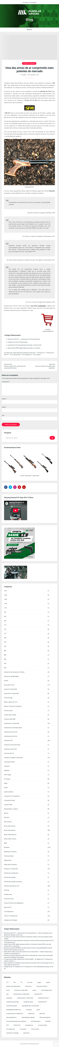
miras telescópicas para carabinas (16, 1021)
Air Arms (29, 982)
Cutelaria (7, 766)
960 (5, 668)
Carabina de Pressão (10, 715)
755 (5, 646)
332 (5, 612)
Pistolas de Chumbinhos (11, 873)
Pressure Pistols (9, 899)
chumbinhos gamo (11, 1006)
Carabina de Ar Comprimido (21, 994)
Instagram (33, 2)
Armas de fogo (8, 698)
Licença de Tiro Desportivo (12, 796)
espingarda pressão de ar (13, 1009)
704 (14, 982)
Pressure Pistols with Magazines (13, 903)
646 (5, 621)
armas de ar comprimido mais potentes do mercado (20, 353)
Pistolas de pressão (10, 877)
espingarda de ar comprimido (30, 1006)
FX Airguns (7, 779)
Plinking (6, 890)
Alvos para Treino (9, 685)
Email (4, 407)
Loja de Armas (8, 804)
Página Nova (8, 860)
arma (7, 990)
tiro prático (37, 354)
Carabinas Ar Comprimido (11, 723)
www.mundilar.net (48, 331)
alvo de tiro (28, 986)
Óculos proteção (9, 856)
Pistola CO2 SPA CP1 (48, 87)
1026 (5, 595)
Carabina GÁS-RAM (9, 719)
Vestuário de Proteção (10, 920)
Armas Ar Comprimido (10, 689)
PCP (7, 1025)
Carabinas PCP (8, 740)
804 (5, 655)
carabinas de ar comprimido (25, 998)
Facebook (26, 2)
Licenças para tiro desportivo (14, 1013)
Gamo (5, 783)
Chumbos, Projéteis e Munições (13, 757)
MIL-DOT (7, 817)
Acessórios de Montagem (11, 676)
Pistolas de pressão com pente (13, 881)
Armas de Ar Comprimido (11, 693)
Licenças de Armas (9, 800)
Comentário (6, 382)
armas (34, 990)
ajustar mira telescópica (13, 986)
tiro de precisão (15, 354)
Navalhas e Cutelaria (10, 852)
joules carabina (8, 792)
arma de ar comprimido (21, 990)
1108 (5, 599)
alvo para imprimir (42, 986)
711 (21, 982)
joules (6, 787)
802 (5, 650)
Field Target (7, 775)
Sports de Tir (8, 907)
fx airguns (29, 1009)
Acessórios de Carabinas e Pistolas (14, 672)
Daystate (6, 770)
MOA (5, 843)
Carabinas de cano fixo (10, 732)
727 (5, 633)
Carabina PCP (38, 994)
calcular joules (8, 710)
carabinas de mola (43, 998)
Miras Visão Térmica (10, 839)
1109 (5, 603)
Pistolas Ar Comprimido (29, 63)
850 (5, 659)
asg (7, 994)
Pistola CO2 (41, 353)
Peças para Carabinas (10, 864)
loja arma (42, 1013)
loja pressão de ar (11, 1017)
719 (5, 625)
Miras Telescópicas (9, 830)
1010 (5, 591)
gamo (38, 1009)
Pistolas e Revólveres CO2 (11, 886)
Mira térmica (8, 822)
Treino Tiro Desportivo (11, 916)
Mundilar (7, 847)
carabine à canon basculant (12, 745)
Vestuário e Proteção (12, 1033)
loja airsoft (31, 1013)
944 (5, 663)
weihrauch (26, 1033)
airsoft (48, 982)
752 (5, 642)
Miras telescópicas (45, 1017)
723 (5, 629)
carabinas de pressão (12, 1002)
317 (7, 982)
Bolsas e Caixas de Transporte (13, 706)
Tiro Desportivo (8, 911)
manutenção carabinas (28, 1017)
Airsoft (6, 680)
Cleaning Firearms (9, 762)
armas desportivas (46, 990)
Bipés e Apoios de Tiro (10, 702)
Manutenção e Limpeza (11, 809)
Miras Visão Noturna (10, 834)
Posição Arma (8, 894)
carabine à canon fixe (10, 749)
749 (5, 638)
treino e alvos (35, 1029)
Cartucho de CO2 (9, 753)
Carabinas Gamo (28, 1002)
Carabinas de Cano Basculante (13, 727)
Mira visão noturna (9, 826)
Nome (4, 399)
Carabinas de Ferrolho (10, 736)
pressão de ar (29, 1025)
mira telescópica (35, 1021)
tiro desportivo (27, 354)
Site (3, 415)
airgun (39, 982)
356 (5, 616)
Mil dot (6, 813)
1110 (5, 608)
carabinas (9, 998)
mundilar (48, 1021)
